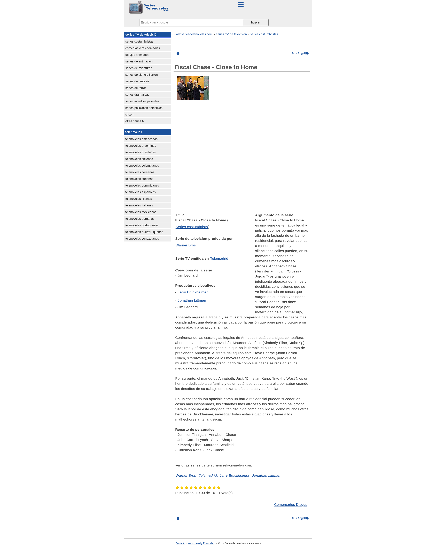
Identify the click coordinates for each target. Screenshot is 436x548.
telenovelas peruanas (139, 218)
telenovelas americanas (141, 139)
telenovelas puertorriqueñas (144, 232)
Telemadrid (219, 258)
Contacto (180, 543)
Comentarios (290, 504)
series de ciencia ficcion (141, 74)
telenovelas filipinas (138, 198)
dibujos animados (137, 55)
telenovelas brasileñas (140, 152)
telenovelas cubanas (139, 179)
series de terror (135, 88)
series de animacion (139, 61)
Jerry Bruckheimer (193, 292)
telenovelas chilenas (139, 159)
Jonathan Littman (192, 300)
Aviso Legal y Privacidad (201, 543)
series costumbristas (139, 41)
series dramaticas (137, 94)
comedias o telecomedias (142, 48)
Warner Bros (186, 245)
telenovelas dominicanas (142, 185)
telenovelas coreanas (139, 172)
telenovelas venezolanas (142, 238)
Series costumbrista (192, 227)
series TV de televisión (141, 34)
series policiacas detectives (143, 108)
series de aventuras (138, 68)
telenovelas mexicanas (140, 212)
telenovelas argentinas (140, 145)
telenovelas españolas (140, 192)
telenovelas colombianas (142, 165)
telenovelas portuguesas (142, 225)
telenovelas (133, 132)
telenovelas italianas (139, 205)
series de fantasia (137, 81)
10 (219, 487)
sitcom (129, 114)
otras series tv (134, 121)
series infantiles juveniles (142, 101)
